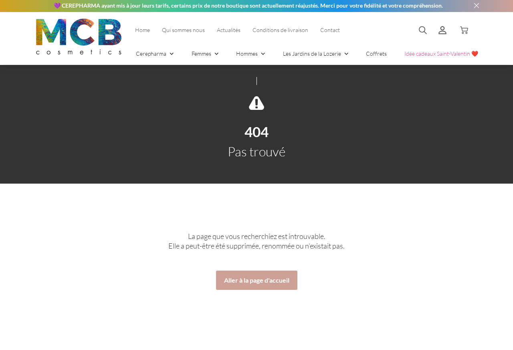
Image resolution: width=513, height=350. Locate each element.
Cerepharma (152, 53)
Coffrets (376, 53)
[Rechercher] (423, 30)
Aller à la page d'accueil (256, 280)
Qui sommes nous (183, 29)
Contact (330, 29)
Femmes (202, 53)
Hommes (247, 53)
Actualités (228, 29)
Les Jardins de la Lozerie (312, 53)
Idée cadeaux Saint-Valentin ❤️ (441, 53)
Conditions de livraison (280, 29)
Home (142, 29)
